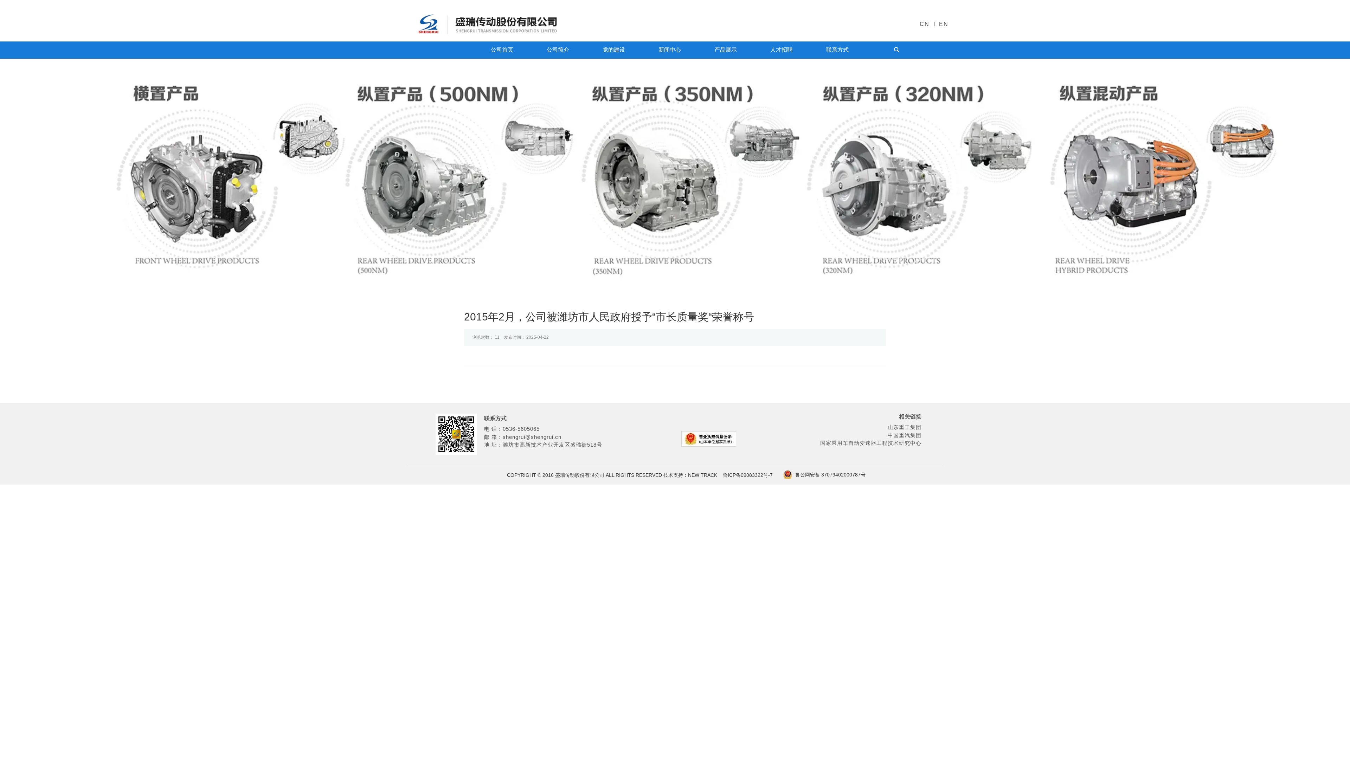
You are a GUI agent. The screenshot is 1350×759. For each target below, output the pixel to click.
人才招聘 (781, 50)
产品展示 (725, 50)
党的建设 (614, 50)
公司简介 (558, 50)
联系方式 (837, 50)
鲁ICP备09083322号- (746, 475)
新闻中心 (669, 50)
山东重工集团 (904, 427)
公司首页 (502, 50)
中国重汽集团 (904, 435)
